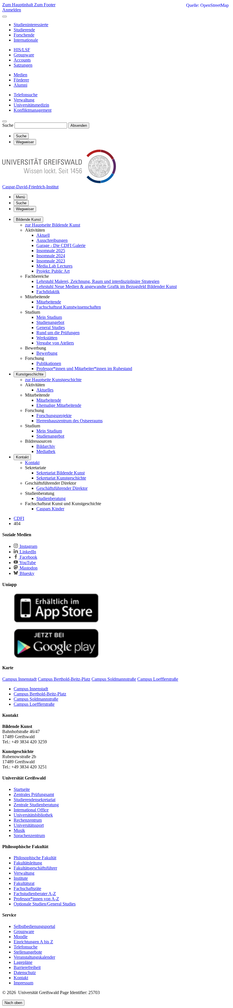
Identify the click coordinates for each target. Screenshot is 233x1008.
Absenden (78, 125)
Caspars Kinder (50, 508)
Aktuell (43, 235)
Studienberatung (51, 498)
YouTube (27, 562)
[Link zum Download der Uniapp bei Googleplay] (56, 656)
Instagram (27, 546)
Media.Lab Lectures (54, 266)
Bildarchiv (45, 446)
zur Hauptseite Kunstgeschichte (53, 379)
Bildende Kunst (28, 219)
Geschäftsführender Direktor (62, 488)
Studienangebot (50, 322)
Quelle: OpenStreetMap (207, 5)
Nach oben (13, 1003)
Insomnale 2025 (50, 250)
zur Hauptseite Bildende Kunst (52, 225)
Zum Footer (44, 4)
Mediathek (45, 451)
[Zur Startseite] (59, 181)
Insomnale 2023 (50, 260)
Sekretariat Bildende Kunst (60, 472)
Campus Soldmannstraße (36, 699)
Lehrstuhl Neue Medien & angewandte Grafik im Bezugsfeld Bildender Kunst (106, 286)
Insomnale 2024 (50, 255)
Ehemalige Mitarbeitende (58, 405)
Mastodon (28, 568)
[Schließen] (4, 16)
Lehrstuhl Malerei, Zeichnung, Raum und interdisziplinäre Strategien (97, 281)
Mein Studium (49, 317)
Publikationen (48, 363)
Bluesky (26, 573)
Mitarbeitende (48, 301)
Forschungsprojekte (54, 415)
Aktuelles (44, 389)
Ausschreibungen (52, 240)
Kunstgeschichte (29, 374)
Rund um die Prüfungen (58, 332)
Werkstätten (46, 337)
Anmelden (11, 9)
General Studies (50, 327)
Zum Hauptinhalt (18, 4)
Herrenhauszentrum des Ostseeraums (69, 420)
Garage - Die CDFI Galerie (61, 245)
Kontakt (22, 457)
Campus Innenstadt (31, 688)
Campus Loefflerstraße (34, 704)
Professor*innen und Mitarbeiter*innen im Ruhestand (84, 368)
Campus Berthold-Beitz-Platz (40, 693)
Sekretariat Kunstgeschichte (61, 478)
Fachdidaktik (48, 291)
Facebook (27, 557)
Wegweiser (25, 209)
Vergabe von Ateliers (55, 342)
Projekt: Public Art (53, 271)
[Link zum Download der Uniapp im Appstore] (56, 621)
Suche (7, 125)
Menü (20, 197)
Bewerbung (46, 353)
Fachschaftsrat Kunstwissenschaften (68, 307)
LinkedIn (27, 551)
